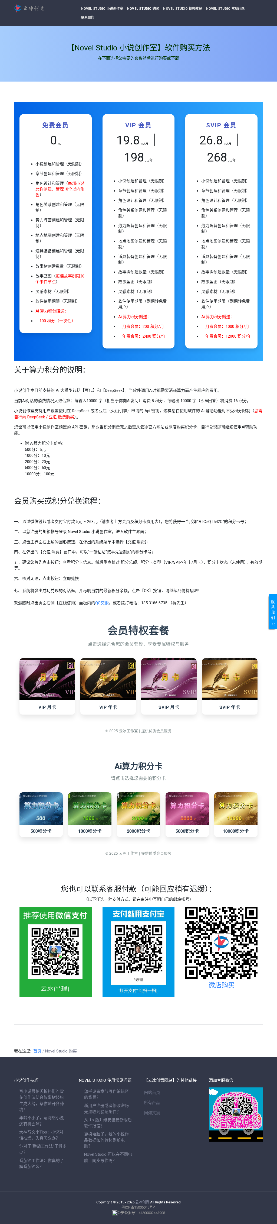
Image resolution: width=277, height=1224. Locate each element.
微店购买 (222, 985)
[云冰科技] (41, 8)
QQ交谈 (102, 602)
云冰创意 (142, 1202)
